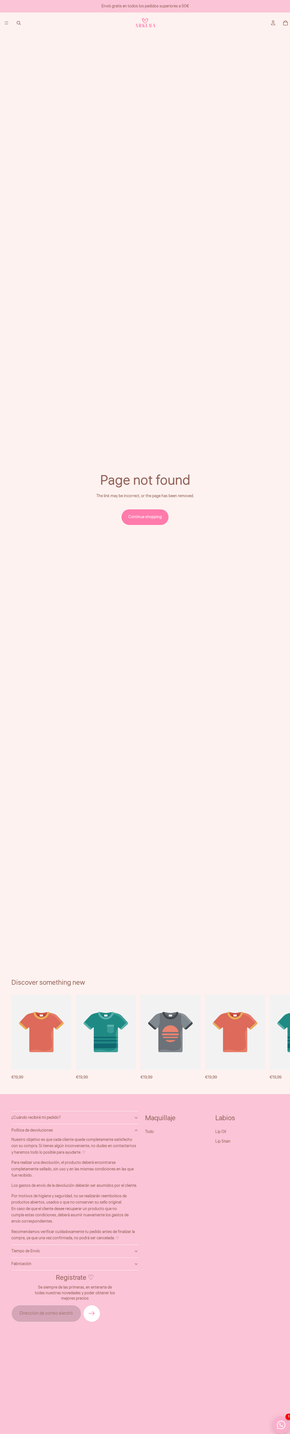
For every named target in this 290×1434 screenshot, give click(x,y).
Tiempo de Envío (25, 1251)
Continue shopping (145, 517)
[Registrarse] (92, 1313)
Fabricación (21, 1264)
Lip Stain (223, 1142)
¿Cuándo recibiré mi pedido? (36, 1117)
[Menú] (6, 22)
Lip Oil (220, 1132)
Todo (149, 1132)
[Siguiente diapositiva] (272, 1037)
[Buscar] (18, 23)
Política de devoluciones (32, 1130)
